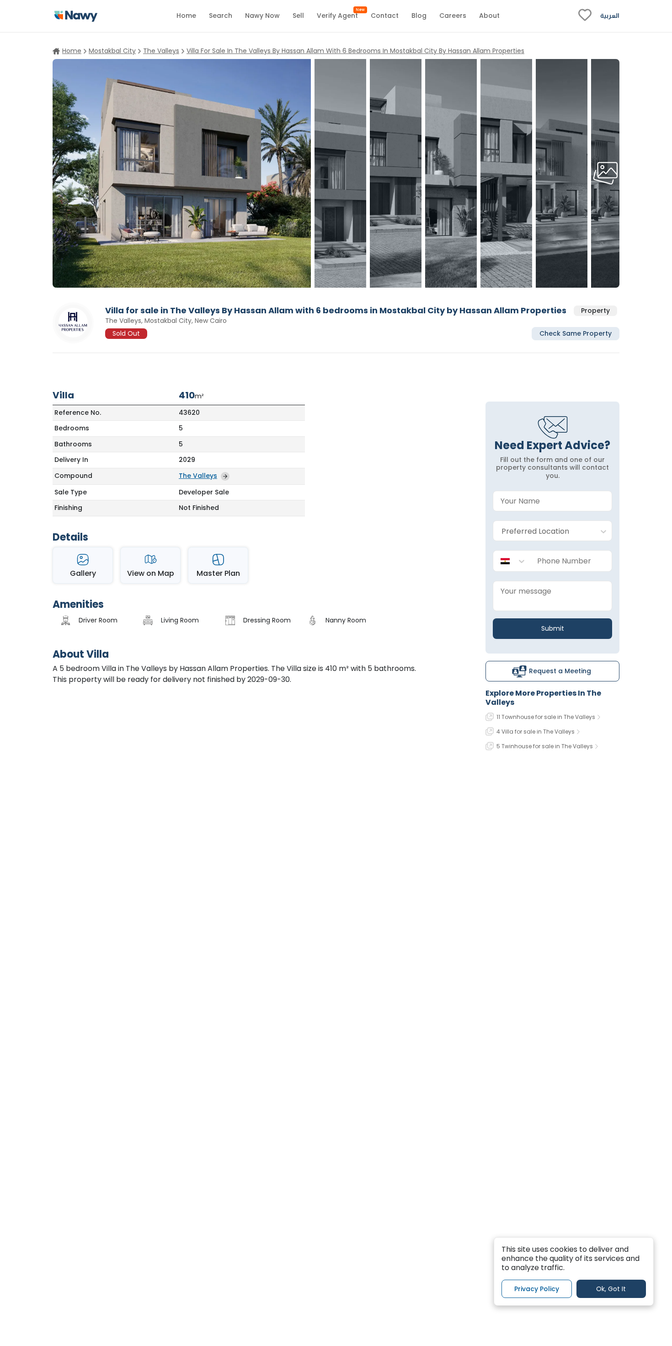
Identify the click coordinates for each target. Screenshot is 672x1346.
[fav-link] (585, 16)
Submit (552, 628)
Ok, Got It (611, 1288)
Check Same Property (575, 333)
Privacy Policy (536, 1288)
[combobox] (543, 531)
